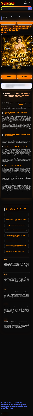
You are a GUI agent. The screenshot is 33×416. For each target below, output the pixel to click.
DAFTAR (24, 23)
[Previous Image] (2, 51)
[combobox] (14, 8)
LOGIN (8, 23)
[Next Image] (31, 51)
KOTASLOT (21, 103)
